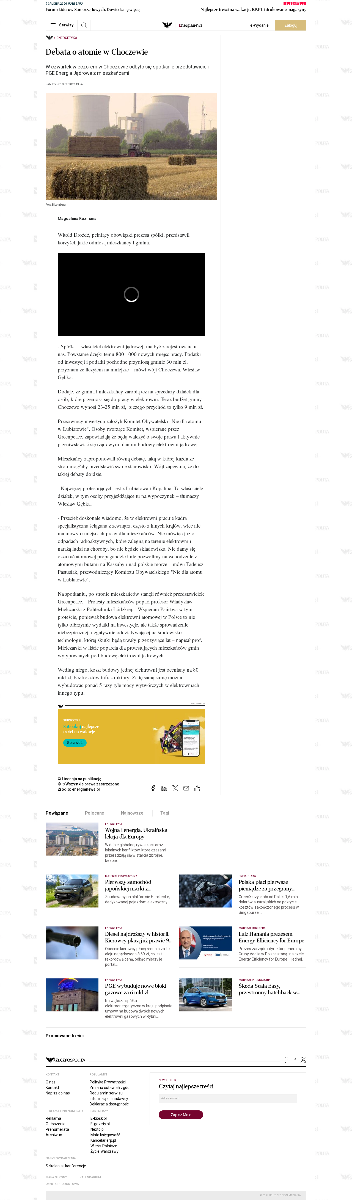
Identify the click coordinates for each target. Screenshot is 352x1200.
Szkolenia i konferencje (66, 1166)
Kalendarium (90, 1177)
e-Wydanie (259, 25)
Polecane (95, 813)
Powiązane (57, 813)
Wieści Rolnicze (103, 1146)
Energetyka (67, 38)
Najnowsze (132, 813)
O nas (51, 1082)
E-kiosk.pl (98, 1118)
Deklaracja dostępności (110, 1104)
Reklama (53, 1118)
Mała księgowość (105, 1135)
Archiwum (55, 1135)
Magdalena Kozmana (77, 218)
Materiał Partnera (252, 927)
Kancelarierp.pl (103, 1140)
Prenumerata (57, 1129)
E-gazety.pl (100, 1124)
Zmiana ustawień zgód (110, 1087)
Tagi (164, 813)
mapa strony (56, 1177)
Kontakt (52, 1087)
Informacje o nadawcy (109, 1098)
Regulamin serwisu (106, 1093)
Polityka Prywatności (108, 1082)
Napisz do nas (58, 1093)
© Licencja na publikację (80, 779)
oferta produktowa (62, 1184)
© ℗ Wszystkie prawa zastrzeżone (88, 784)
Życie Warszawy (104, 1151)
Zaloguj (290, 25)
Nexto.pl (97, 1129)
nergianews (190, 25)
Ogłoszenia (55, 1124)
